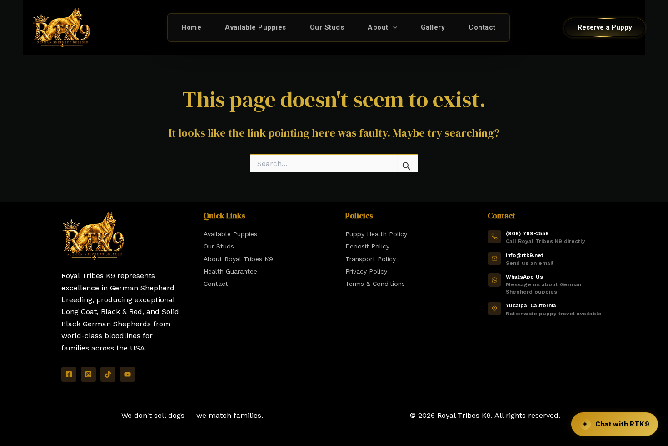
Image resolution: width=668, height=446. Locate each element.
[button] (393, 27)
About (378, 27)
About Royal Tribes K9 (238, 259)
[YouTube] (127, 374)
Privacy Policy (366, 271)
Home (191, 27)
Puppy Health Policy (376, 234)
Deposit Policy (367, 246)
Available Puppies (255, 27)
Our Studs (327, 27)
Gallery (433, 27)
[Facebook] (68, 374)
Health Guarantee (230, 271)
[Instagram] (88, 374)
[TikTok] (107, 374)
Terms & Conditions (375, 283)
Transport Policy (370, 259)
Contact (482, 27)
